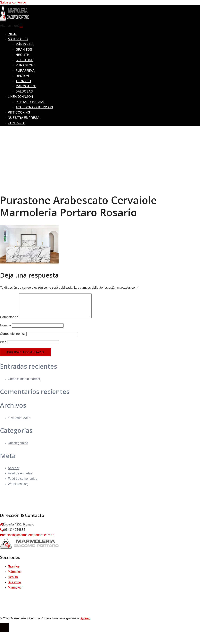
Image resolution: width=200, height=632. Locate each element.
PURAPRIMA (25, 70)
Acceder (13, 468)
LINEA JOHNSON (20, 96)
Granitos (14, 566)
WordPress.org (18, 484)
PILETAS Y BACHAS (31, 102)
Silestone (14, 582)
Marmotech (15, 587)
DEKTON (22, 76)
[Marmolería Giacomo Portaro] (14, 20)
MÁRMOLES (25, 44)
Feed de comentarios (22, 478)
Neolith (13, 577)
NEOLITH (22, 54)
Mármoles (14, 571)
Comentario (9, 317)
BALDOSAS (24, 91)
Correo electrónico (13, 333)
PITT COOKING (19, 112)
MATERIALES (18, 39)
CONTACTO (16, 123)
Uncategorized (18, 443)
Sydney (85, 618)
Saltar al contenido (13, 2)
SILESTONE (24, 60)
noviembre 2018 (19, 418)
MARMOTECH (26, 86)
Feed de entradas (20, 473)
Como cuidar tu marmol (24, 379)
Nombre (5, 325)
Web (3, 342)
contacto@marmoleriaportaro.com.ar (28, 535)
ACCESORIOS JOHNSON (34, 107)
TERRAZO (23, 81)
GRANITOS (24, 49)
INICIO (12, 34)
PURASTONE (26, 65)
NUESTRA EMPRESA (23, 117)
